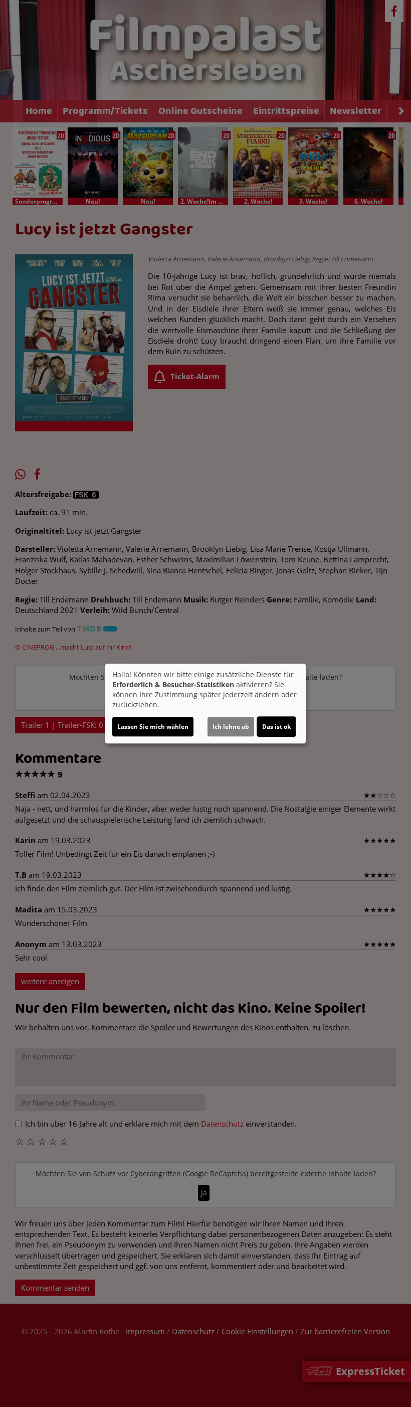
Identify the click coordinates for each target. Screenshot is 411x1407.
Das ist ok (276, 726)
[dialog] (205, 704)
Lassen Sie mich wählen (152, 726)
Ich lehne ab (231, 726)
